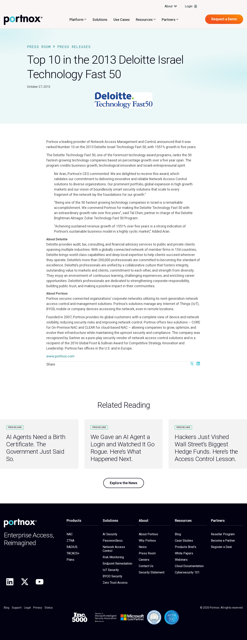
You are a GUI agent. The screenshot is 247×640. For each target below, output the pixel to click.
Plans (70, 559)
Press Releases (74, 46)
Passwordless (113, 540)
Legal (27, 607)
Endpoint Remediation (117, 563)
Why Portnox (147, 540)
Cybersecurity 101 (187, 572)
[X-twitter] (25, 582)
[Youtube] (40, 582)
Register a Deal (221, 547)
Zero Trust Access (115, 582)
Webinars (181, 559)
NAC (70, 534)
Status (49, 607)
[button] (192, 364)
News (143, 547)
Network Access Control (114, 549)
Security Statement (151, 572)
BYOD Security (112, 576)
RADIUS (72, 547)
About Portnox (148, 534)
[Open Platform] (85, 19)
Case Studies (184, 540)
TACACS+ (73, 553)
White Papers (184, 553)
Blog (178, 534)
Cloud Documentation (189, 566)
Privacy (37, 607)
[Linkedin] (10, 582)
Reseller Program (223, 534)
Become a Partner (223, 540)
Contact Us (146, 566)
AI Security (110, 534)
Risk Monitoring (113, 557)
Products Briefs (185, 547)
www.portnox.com (60, 356)
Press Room (39, 46)
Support (17, 607)
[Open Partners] (177, 19)
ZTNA (70, 540)
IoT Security (111, 570)
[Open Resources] (155, 19)
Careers (144, 559)
